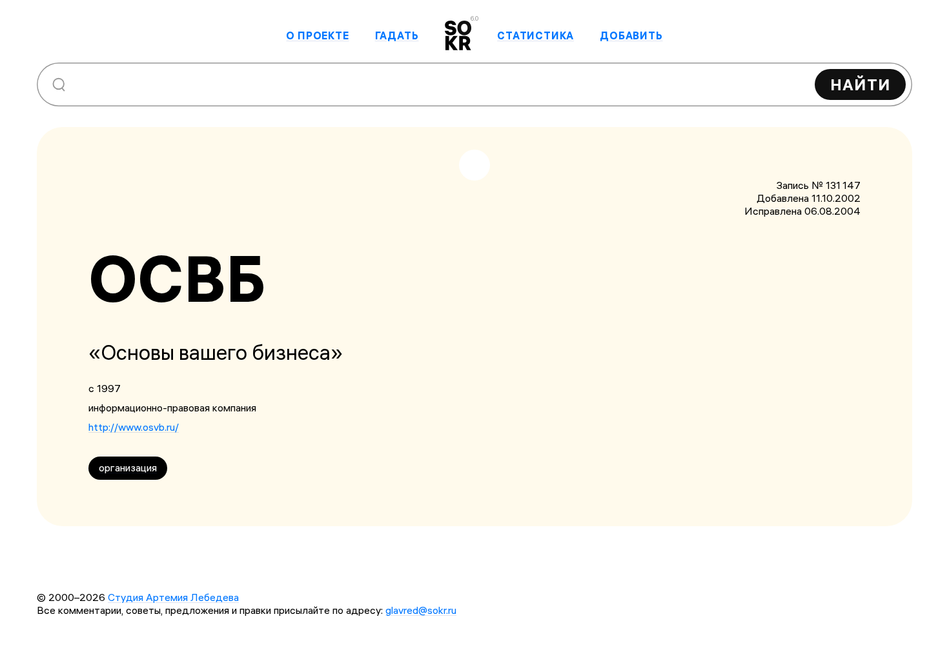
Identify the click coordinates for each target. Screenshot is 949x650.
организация (128, 467)
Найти (860, 84)
